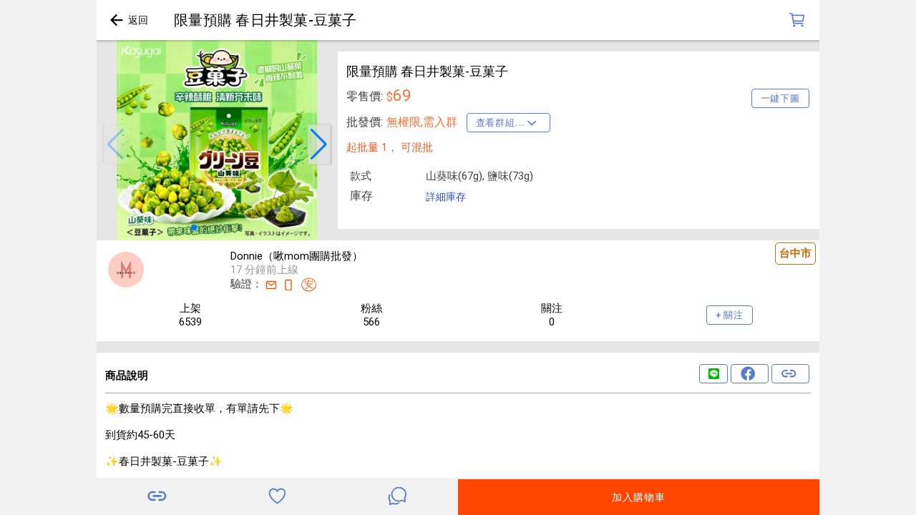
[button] (115, 144)
